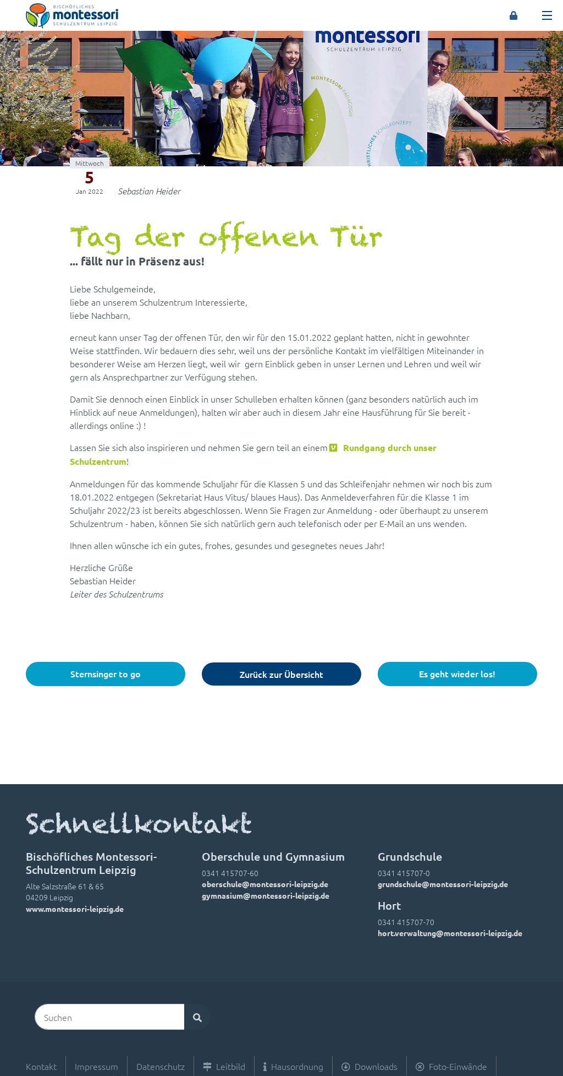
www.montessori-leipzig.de (75, 909)
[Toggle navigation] (547, 15)
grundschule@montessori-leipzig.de (443, 884)
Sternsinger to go (105, 673)
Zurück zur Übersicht (281, 674)
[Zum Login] (513, 15)
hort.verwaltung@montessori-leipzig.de (450, 933)
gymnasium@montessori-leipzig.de (265, 895)
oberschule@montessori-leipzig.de (265, 884)
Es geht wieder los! (457, 673)
